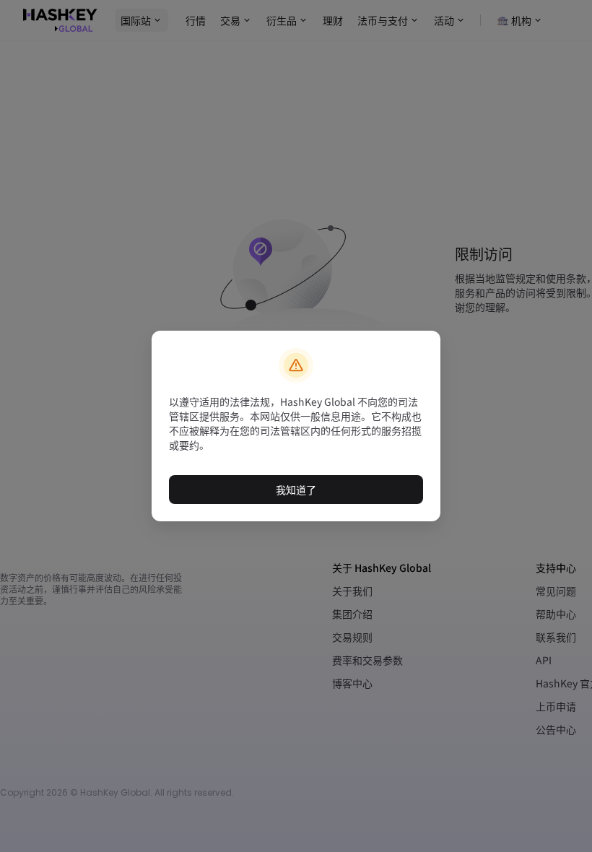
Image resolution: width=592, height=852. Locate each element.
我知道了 (296, 489)
